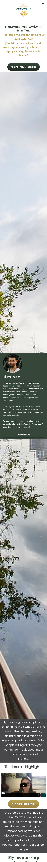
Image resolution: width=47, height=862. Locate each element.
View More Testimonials (23, 803)
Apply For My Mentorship (23, 66)
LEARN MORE (23, 434)
